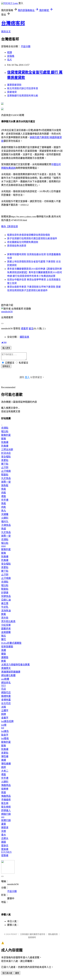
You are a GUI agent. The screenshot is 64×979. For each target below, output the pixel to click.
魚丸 (3, 510)
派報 (3, 707)
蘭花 (3, 639)
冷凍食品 (6, 525)
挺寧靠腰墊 (7, 646)
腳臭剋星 (6, 435)
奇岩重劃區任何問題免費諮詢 (22, 242)
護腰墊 (4, 657)
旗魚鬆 (4, 485)
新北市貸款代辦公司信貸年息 (22, 88)
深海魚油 (6, 610)
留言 (31, 328)
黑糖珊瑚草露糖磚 (10, 672)
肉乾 (3, 507)
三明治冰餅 (7, 449)
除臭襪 (4, 442)
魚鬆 (3, 489)
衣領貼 (4, 428)
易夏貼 (4, 460)
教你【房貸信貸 (9, 226)
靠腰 (3, 650)
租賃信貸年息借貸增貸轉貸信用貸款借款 (28, 235)
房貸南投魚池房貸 (16, 245)
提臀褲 (4, 855)
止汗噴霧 (6, 471)
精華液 (4, 827)
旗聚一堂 (6, 482)
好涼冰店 (6, 453)
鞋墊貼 (4, 474)
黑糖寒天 (6, 668)
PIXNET (14, 934)
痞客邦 (24, 328)
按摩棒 (4, 789)
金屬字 (4, 717)
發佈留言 (6, 366)
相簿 (9, 52)
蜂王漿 (4, 603)
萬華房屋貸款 (14, 85)
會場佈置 (6, 699)
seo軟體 (5, 679)
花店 (3, 689)
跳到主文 (6, 31)
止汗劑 (4, 467)
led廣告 (5, 731)
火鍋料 (4, 518)
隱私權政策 (53, 934)
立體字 (4, 710)
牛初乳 (4, 607)
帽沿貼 (4, 431)
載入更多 (6, 348)
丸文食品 (6, 478)
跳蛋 (3, 792)
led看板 (5, 738)
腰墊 (3, 654)
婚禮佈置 (6, 696)
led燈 (3, 725)
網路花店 (6, 692)
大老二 (4, 771)
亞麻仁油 (6, 600)
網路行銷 (6, 814)
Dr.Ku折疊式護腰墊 (11, 643)
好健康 (4, 592)
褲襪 (3, 760)
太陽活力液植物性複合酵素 (15, 664)
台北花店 (6, 703)
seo (2, 817)
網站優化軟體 (8, 675)
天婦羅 (4, 514)
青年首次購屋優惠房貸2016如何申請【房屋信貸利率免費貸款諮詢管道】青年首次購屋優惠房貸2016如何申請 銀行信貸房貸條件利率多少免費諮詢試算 (34, 272)
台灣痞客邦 (13, 23)
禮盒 (3, 496)
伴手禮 (4, 500)
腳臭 (3, 438)
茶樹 (3, 831)
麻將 (3, 767)
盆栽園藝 (6, 632)
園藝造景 (6, 628)
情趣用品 (6, 785)
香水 (3, 834)
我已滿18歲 (7, 973)
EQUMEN (6, 852)
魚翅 (3, 528)
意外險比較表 (8, 621)
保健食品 (6, 596)
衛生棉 (4, 803)
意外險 (4, 618)
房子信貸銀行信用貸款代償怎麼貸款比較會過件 (32, 238)
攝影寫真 (24, 337)
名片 (9, 59)
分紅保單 (6, 625)
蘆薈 (3, 824)
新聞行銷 (6, 820)
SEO (3, 685)
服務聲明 (32, 937)
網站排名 (6, 682)
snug (3, 546)
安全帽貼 (6, 456)
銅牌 (3, 714)
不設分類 (25, 46)
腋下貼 (4, 464)
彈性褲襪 (6, 763)
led (2, 727)
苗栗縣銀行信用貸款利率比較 (22, 95)
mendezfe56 (7, 311)
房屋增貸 (12, 92)
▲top (4, 342)
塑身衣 (4, 845)
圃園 (3, 842)
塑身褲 (4, 849)
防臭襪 (4, 446)
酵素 (3, 614)
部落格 (10, 56)
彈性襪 (4, 756)
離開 (17, 973)
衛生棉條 (6, 807)
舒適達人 (6, 810)
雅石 (3, 636)
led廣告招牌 (7, 721)
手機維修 (6, 799)
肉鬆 (3, 492)
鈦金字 (4, 735)
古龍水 (4, 838)
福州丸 (4, 521)
